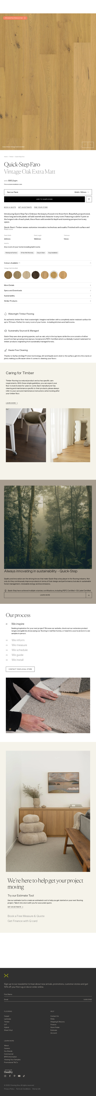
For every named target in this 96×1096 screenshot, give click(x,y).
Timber (11, 156)
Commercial (8, 1054)
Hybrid (6, 1027)
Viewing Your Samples (12, 1060)
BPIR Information (10, 1057)
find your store (41, 207)
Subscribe (88, 999)
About (6, 1046)
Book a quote (10, 207)
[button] (85, 145)
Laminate (7, 1019)
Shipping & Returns (57, 1022)
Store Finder (55, 1027)
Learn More (11, 403)
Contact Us (54, 1016)
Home (6, 156)
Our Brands (8, 1051)
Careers (7, 1048)
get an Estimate (25, 207)
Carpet (6, 1016)
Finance (53, 1025)
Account (53, 1033)
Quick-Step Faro (19, 156)
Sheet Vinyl (8, 1030)
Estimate (53, 1030)
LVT (5, 1025)
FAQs (52, 1019)
